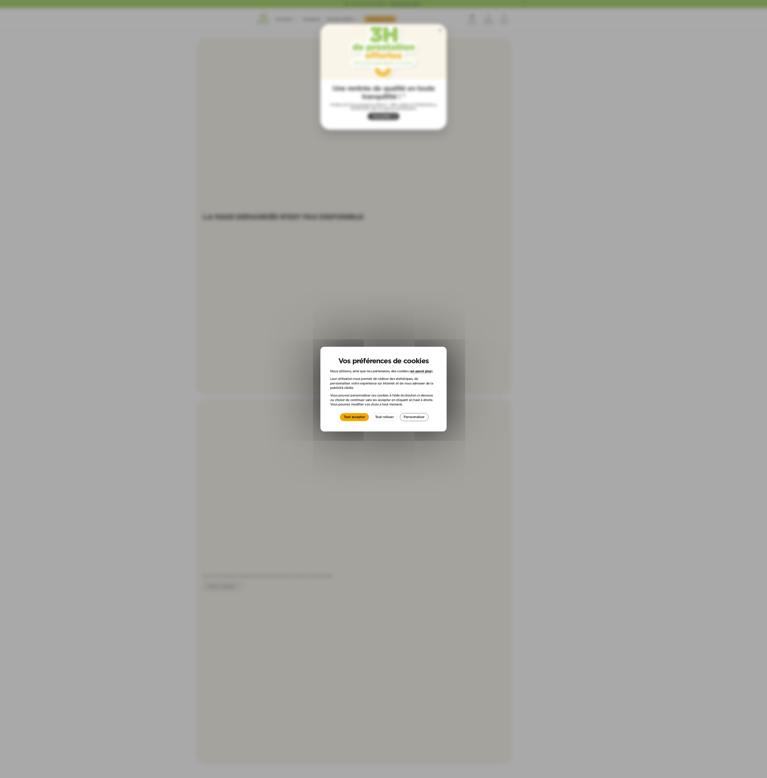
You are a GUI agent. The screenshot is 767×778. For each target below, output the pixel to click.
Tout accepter (354, 417)
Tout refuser (384, 417)
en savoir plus (421, 371)
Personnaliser (414, 417)
